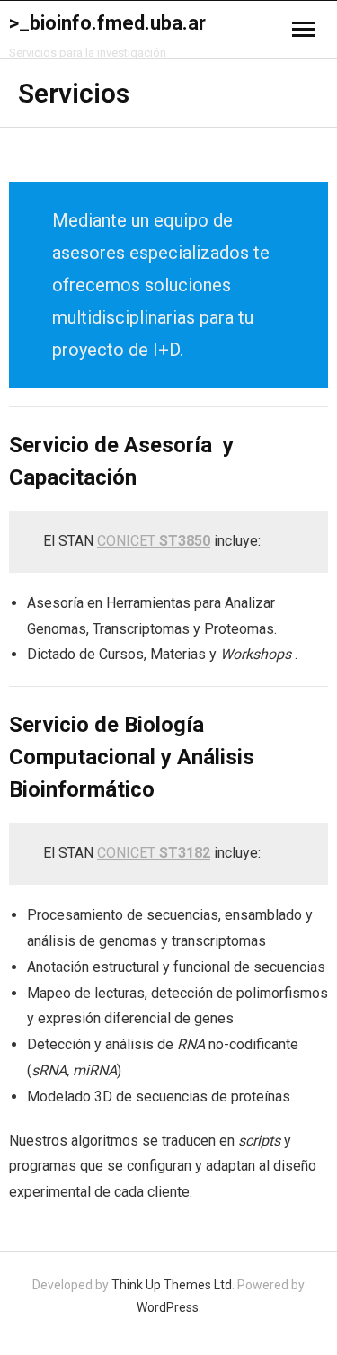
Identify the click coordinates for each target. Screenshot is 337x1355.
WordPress (168, 1307)
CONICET (153, 540)
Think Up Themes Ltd (171, 1285)
